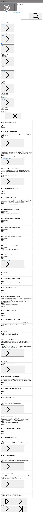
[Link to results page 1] (7, 501)
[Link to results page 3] (20, 509)
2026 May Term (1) (4, 55)
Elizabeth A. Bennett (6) (5, 94)
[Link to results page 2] (7, 509)
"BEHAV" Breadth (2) (5, 109)
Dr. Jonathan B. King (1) (5, 93)
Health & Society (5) (4, 108)
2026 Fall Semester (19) (5, 54)
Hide (8, 22)
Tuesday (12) (3, 67)
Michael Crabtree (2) (5, 96)
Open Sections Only (4, 33)
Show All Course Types (4, 111)
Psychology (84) (4, 43)
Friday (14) (3, 69)
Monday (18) (3, 66)
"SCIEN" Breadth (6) (5, 107)
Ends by (2, 82)
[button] (35, 16)
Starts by (2, 80)
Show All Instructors (4, 97)
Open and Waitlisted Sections (6, 32)
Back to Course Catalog (16, 12)
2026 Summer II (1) (4, 56)
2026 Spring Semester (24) (5, 53)
